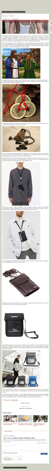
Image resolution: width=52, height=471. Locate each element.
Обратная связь (16, 11)
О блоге (9, 11)
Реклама (23, 11)
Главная (4, 11)
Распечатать (15, 400)
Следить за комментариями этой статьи (11, 452)
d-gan (8, 400)
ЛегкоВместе (49, 469)
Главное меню (5, 15)
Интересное (11, 15)
